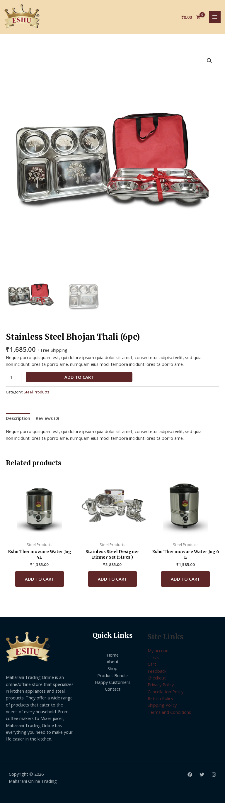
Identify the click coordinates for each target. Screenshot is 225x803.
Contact (112, 689)
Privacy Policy (161, 684)
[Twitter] (202, 774)
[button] (209, 60)
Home (113, 655)
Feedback (157, 671)
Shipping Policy (162, 705)
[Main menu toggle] (215, 17)
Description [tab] (18, 418)
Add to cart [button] (39, 579)
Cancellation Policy (165, 691)
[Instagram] (214, 774)
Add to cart (79, 377)
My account (159, 650)
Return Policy (160, 698)
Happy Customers (112, 682)
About (113, 662)
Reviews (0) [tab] (47, 418)
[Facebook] (190, 774)
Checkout (157, 678)
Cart (152, 664)
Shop (112, 668)
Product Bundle (112, 675)
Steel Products (37, 392)
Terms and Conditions (169, 712)
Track (153, 657)
